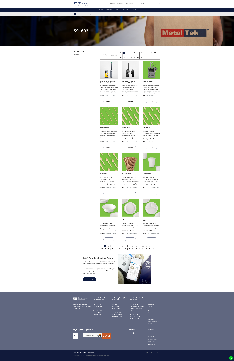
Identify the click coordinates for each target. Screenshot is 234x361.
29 (138, 57)
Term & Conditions (155, 352)
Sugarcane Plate (126, 219)
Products (100, 10)
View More (109, 101)
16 (134, 55)
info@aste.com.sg (97, 314)
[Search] (159, 4)
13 (124, 55)
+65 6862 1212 (98, 311)
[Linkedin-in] (134, 333)
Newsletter (112, 4)
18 (141, 55)
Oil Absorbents (151, 317)
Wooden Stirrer (104, 127)
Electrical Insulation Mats (153, 306)
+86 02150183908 (135, 314)
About (134, 10)
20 (148, 55)
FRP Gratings (151, 311)
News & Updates (151, 341)
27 (131, 57)
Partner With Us (129, 4)
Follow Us (132, 329)
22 (155, 55)
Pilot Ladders (151, 319)
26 (127, 57)
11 (158, 52)
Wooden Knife (126, 127)
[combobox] (149, 4)
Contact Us (120, 4)
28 (134, 57)
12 (121, 55)
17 (138, 55)
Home (80, 14)
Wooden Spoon (104, 173)
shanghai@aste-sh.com (135, 318)
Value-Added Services (152, 339)
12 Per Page (104, 55)
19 (144, 55)
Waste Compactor (148, 81)
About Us (150, 334)
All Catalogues (151, 336)
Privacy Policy (146, 352)
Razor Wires (150, 323)
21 (151, 55)
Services (109, 10)
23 (158, 55)
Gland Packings (151, 313)
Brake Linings (151, 304)
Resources (125, 10)
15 (131, 55)
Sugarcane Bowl (104, 219)
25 (124, 57)
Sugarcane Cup (147, 173)
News (116, 10)
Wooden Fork (146, 127)
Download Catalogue (89, 279)
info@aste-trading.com (117, 316)
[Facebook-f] (130, 333)
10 (155, 52)
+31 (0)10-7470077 (117, 312)
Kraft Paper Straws (127, 173)
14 (127, 55)
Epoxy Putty (150, 308)
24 (121, 57)
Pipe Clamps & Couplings (153, 321)
